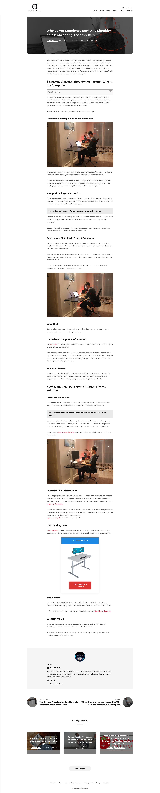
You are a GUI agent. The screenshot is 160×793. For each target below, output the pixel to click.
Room (108, 11)
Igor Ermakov (65, 40)
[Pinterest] (128, 8)
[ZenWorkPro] (33, 6)
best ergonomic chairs (66, 432)
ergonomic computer (54, 518)
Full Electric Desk (80, 540)
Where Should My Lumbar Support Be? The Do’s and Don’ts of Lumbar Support (101, 703)
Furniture (102, 11)
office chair (53, 344)
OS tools (121, 11)
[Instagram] (126, 8)
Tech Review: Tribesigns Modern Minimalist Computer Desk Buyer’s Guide (59, 703)
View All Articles (56, 684)
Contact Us (107, 783)
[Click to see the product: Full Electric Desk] (80, 579)
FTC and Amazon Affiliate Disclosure (70, 783)
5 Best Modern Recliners (102, 611)
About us (129, 11)
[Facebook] (123, 8)
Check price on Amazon (80, 585)
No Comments (84, 40)
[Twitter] (120, 8)
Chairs (74, 746)
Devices (114, 11)
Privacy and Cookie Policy (92, 783)
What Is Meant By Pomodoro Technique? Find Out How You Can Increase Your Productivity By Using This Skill (116, 739)
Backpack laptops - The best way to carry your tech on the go (43, 741)
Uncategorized (52, 40)
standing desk (53, 530)
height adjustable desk (54, 504)
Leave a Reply (80, 768)
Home (95, 11)
